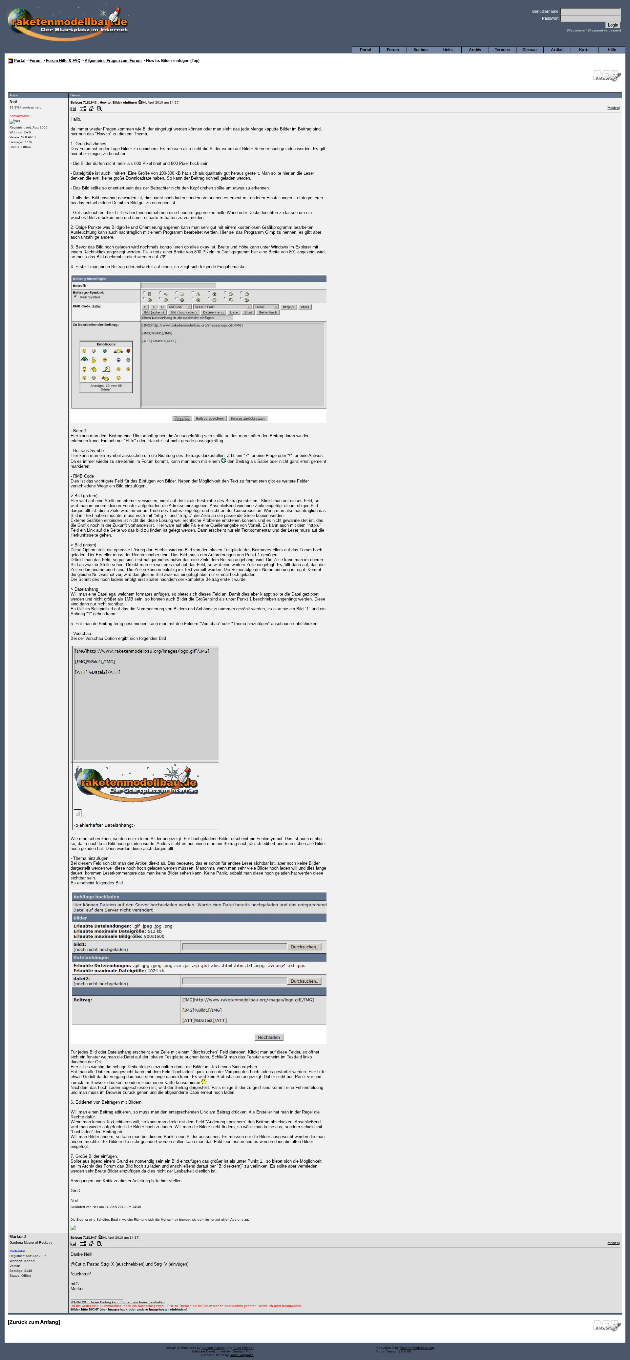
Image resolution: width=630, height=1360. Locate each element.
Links (448, 50)
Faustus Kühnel (213, 1348)
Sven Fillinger (243, 1348)
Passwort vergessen (604, 30)
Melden (613, 107)
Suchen (420, 50)
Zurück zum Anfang (34, 1322)
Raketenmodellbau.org (417, 1348)
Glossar (529, 50)
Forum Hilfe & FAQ (63, 61)
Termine (502, 50)
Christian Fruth (243, 1351)
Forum (393, 50)
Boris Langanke (242, 1355)
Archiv (475, 50)
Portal (365, 50)
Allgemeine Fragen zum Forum (113, 61)
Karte (584, 50)
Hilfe (612, 50)
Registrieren (577, 30)
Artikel (557, 50)
